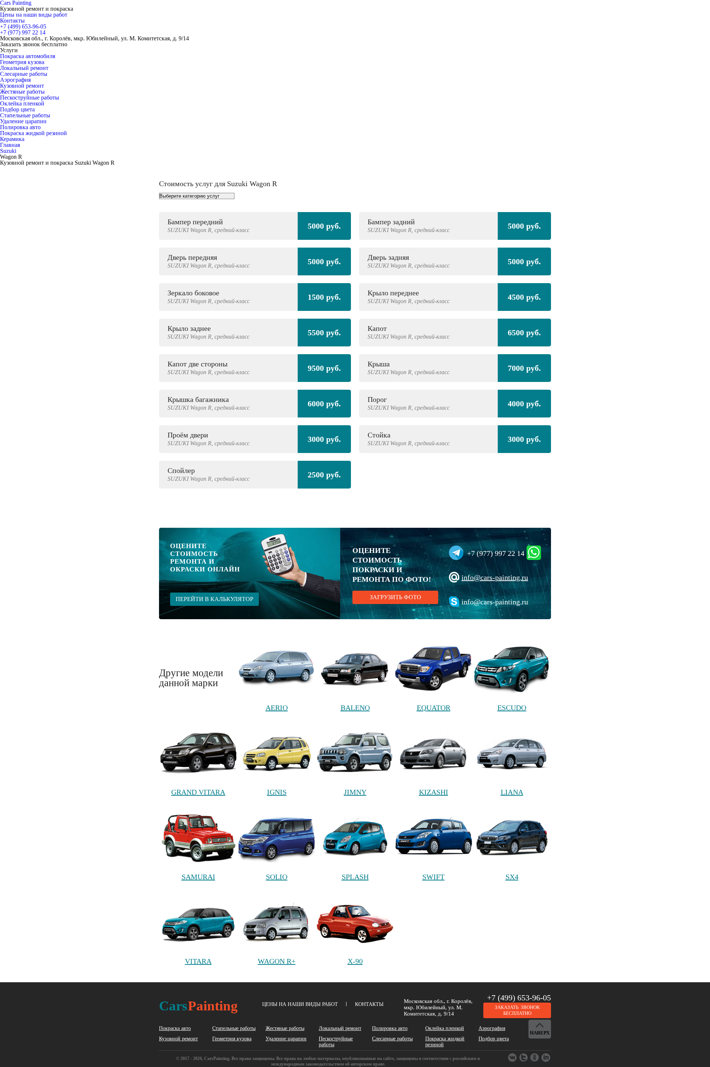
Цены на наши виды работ (33, 14)
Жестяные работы (22, 91)
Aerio (277, 708)
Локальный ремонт (24, 68)
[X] (535, 1057)
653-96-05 (23, 26)
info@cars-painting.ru (495, 577)
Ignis (277, 792)
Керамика (12, 139)
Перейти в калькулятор (214, 599)
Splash (355, 877)
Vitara (198, 961)
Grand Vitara (198, 792)
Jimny (355, 792)
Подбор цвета (17, 109)
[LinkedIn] (546, 1057)
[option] (355, 354)
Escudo (511, 708)
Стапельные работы (25, 115)
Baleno (355, 708)
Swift (433, 877)
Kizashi (433, 792)
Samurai (198, 877)
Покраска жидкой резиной (33, 133)
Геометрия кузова (22, 62)
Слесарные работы (23, 74)
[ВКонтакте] (513, 1057)
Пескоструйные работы (29, 97)
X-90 (355, 961)
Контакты (12, 20)
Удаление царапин (23, 121)
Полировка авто (20, 127)
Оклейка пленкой (22, 103)
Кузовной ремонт (22, 86)
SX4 (512, 877)
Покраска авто (175, 1028)
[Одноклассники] (524, 1057)
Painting (198, 1005)
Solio (276, 877)
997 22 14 (22, 32)
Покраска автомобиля (27, 56)
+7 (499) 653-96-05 (519, 997)
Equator (433, 708)
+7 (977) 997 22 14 (495, 553)
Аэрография (15, 80)
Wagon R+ (276, 961)
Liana (512, 792)
